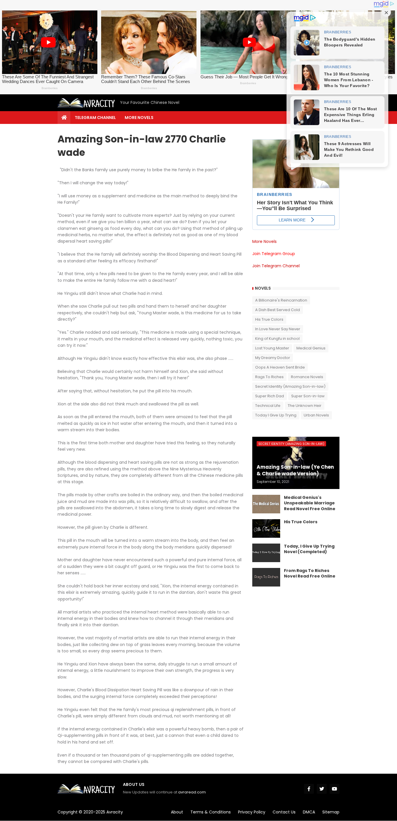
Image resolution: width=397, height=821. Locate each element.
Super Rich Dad (269, 396)
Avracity (114, 812)
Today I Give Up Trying (275, 415)
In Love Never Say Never (277, 329)
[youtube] (334, 789)
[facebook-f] (309, 789)
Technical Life (267, 405)
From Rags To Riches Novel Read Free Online (309, 573)
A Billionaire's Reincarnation (281, 300)
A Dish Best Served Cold (277, 310)
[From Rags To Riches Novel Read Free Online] (266, 577)
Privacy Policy (251, 812)
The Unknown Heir (304, 405)
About (177, 812)
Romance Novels (307, 377)
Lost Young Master (272, 348)
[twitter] (322, 789)
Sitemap (330, 812)
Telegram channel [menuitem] (95, 117)
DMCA (309, 812)
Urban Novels (316, 415)
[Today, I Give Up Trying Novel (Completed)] (266, 553)
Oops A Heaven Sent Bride (280, 367)
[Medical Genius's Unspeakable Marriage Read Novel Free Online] (266, 504)
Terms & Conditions (210, 812)
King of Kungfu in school (277, 338)
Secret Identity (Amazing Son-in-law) (290, 386)
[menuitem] (64, 117)
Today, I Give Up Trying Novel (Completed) (309, 549)
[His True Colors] (266, 528)
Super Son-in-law (308, 396)
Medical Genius (311, 348)
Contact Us (284, 812)
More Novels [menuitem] (139, 117)
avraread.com (192, 792)
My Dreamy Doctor (272, 357)
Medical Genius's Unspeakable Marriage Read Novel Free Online (309, 503)
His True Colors (269, 319)
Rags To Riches (269, 377)
